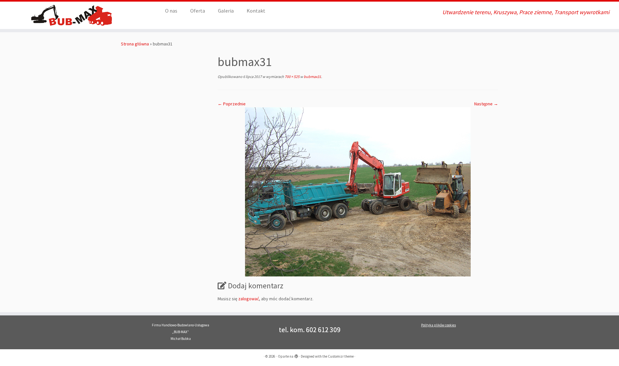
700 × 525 (292, 76)
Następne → (486, 104)
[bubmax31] (358, 191)
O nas (171, 10)
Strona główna (135, 44)
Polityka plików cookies (438, 325)
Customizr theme (341, 356)
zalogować (248, 299)
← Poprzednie (232, 104)
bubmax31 (312, 76)
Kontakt (256, 10)
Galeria (226, 10)
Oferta (197, 10)
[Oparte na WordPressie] (296, 355)
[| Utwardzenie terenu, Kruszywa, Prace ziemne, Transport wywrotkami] (71, 15)
